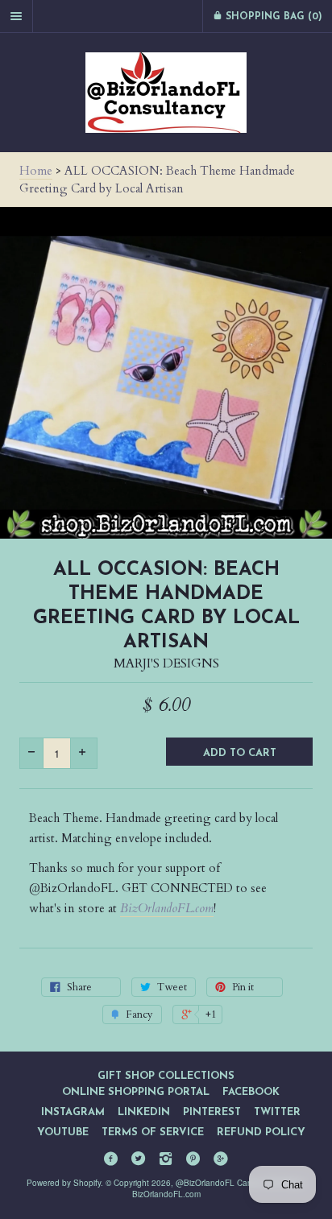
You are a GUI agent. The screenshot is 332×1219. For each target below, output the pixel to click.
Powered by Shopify (64, 1182)
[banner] (166, 92)
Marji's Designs (166, 663)
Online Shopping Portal (136, 1092)
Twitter (277, 1112)
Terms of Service (153, 1132)
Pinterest (212, 1112)
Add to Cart (239, 753)
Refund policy (261, 1132)
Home (35, 171)
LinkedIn (144, 1112)
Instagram (73, 1112)
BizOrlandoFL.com (167, 908)
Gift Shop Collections (166, 1076)
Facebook (251, 1092)
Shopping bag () (272, 17)
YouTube (63, 1132)
